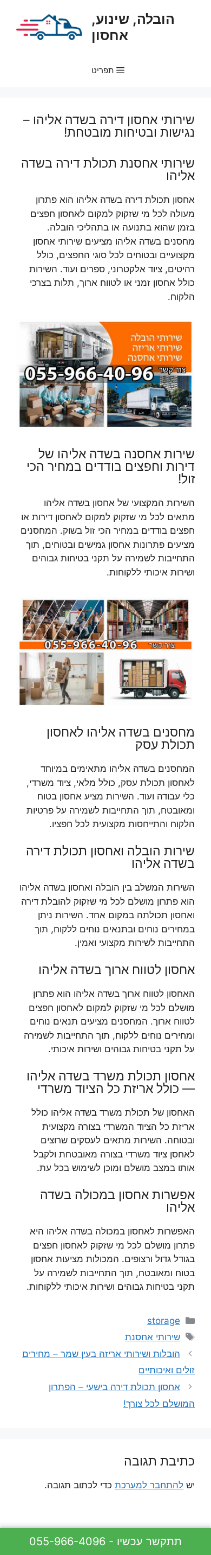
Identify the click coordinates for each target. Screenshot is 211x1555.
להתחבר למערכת (149, 1485)
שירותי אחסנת (152, 1337)
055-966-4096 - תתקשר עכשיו (105, 1541)
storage (163, 1320)
